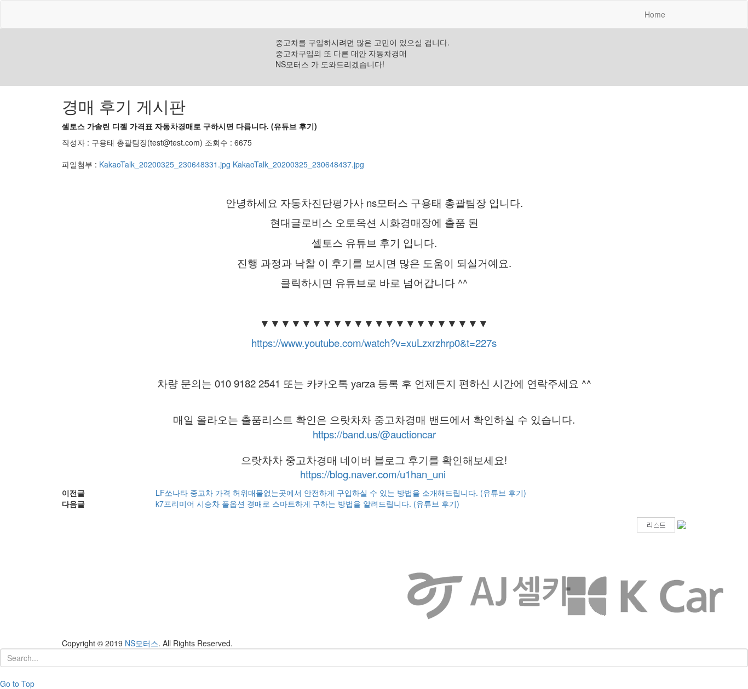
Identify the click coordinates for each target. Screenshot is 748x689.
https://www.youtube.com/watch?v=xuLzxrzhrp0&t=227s (374, 342)
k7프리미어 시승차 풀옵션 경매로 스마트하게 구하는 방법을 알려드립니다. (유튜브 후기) (307, 503)
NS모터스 (141, 643)
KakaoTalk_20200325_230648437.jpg (298, 164)
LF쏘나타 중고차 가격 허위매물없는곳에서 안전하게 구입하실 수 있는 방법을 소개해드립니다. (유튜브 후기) (341, 492)
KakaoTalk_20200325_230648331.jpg (165, 164)
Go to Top (17, 683)
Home (659, 14)
